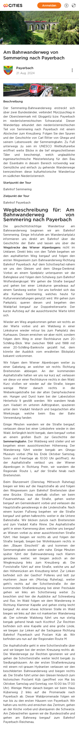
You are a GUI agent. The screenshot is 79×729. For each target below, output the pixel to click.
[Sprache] (73, 5)
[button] (39, 28)
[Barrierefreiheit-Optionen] (66, 5)
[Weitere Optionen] (72, 70)
